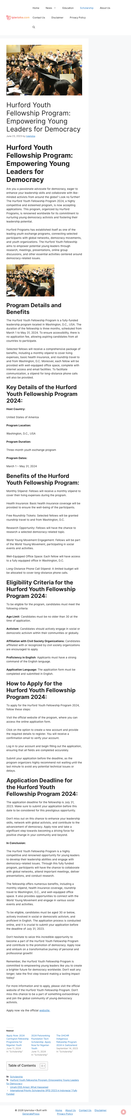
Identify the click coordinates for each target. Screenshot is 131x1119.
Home (36, 7)
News (49, 7)
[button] (33, 27)
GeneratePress (30, 1113)
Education (68, 7)
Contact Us (39, 17)
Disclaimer (57, 17)
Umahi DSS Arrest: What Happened (29, 1087)
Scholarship (86, 7)
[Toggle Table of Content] (41, 1066)
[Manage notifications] (123, 1112)
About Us (105, 7)
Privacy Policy (78, 17)
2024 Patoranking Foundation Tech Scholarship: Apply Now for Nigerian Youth (41, 1042)
